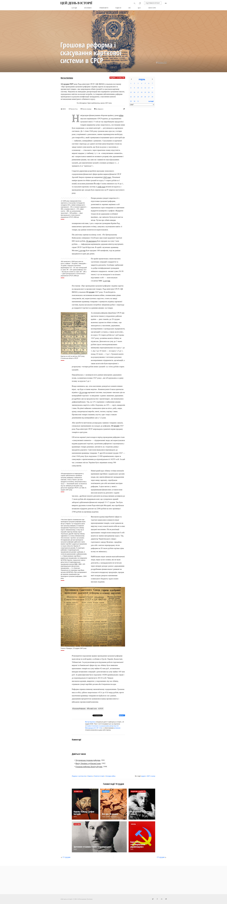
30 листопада (91, 241)
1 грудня (81, 250)
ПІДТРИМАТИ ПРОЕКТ (153, 3)
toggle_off (166, 3)
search (135, 3)
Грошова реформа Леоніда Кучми (89, 766)
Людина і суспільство (117, 78)
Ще (139, 8)
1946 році (101, 186)
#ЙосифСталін (92, 708)
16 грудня (83, 392)
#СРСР (100, 708)
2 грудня (106, 280)
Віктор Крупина (67, 78)
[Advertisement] (142, 137)
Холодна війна (110, 776)
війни (121, 115)
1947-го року (151, 776)
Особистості (78, 791)
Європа (90, 776)
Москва (160, 62)
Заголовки (88, 8)
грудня (143, 776)
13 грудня (66, 857)
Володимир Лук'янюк (85, 899)
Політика (77, 824)
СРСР (165, 62)
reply (124, 109)
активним (117, 728)
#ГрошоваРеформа (78, 708)
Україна (133, 824)
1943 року (107, 177)
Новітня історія (99, 776)
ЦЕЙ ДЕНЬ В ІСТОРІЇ (76, 3)
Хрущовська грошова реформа (88, 760)
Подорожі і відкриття (138, 791)
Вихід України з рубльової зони (88, 763)
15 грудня (161, 857)
